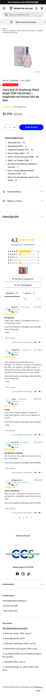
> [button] (31, 517)
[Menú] (4, 8)
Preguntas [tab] (27, 293)
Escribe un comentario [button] (24, 279)
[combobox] (23, 14)
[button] (42, 8)
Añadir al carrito (31, 127)
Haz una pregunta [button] (24, 285)
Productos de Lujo (14, 687)
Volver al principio (23, 536)
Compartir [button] (11, 338)
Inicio (4, 29)
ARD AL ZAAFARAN (10, 81)
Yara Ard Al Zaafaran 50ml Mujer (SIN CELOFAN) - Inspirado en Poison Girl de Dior (23, 31)
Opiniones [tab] (10, 293)
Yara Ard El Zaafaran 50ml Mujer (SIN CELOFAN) (22, 422)
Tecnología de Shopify (28, 687)
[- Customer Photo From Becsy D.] (23, 270)
